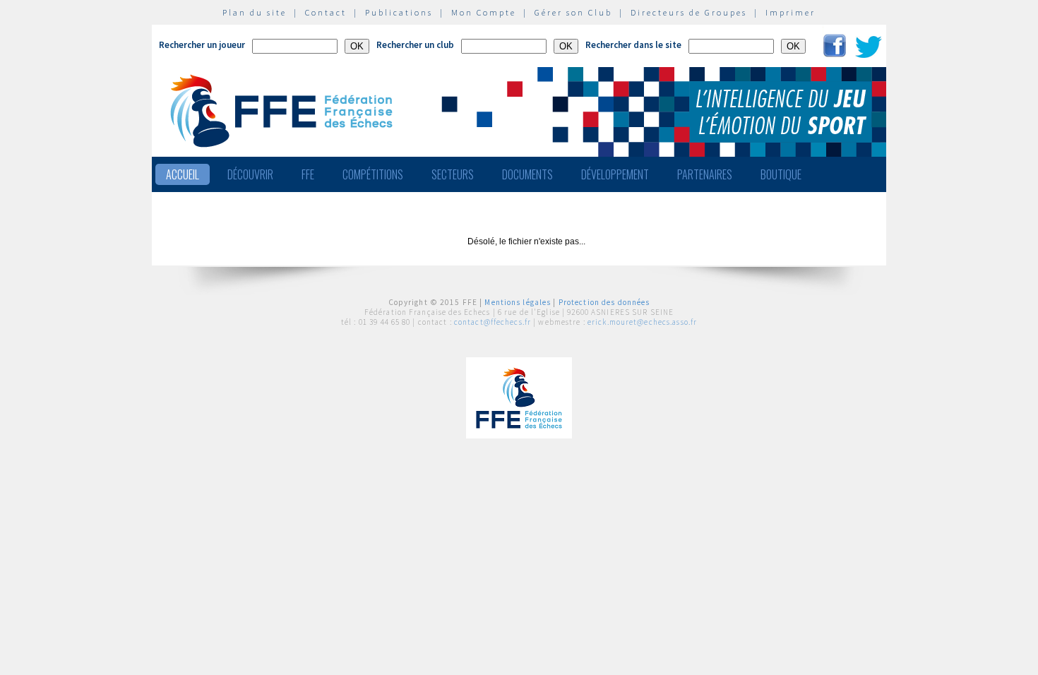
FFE (308, 174)
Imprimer (790, 12)
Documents (527, 174)
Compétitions (372, 174)
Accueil (182, 174)
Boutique (780, 174)
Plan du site (254, 12)
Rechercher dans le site (633, 45)
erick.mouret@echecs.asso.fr (642, 322)
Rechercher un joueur (202, 45)
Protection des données (604, 302)
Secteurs (452, 174)
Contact (326, 12)
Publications (399, 12)
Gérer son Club (573, 12)
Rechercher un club (415, 45)
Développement (615, 174)
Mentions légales (517, 302)
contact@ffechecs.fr (492, 322)
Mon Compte (483, 12)
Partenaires (704, 174)
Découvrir (250, 174)
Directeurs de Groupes (689, 12)
